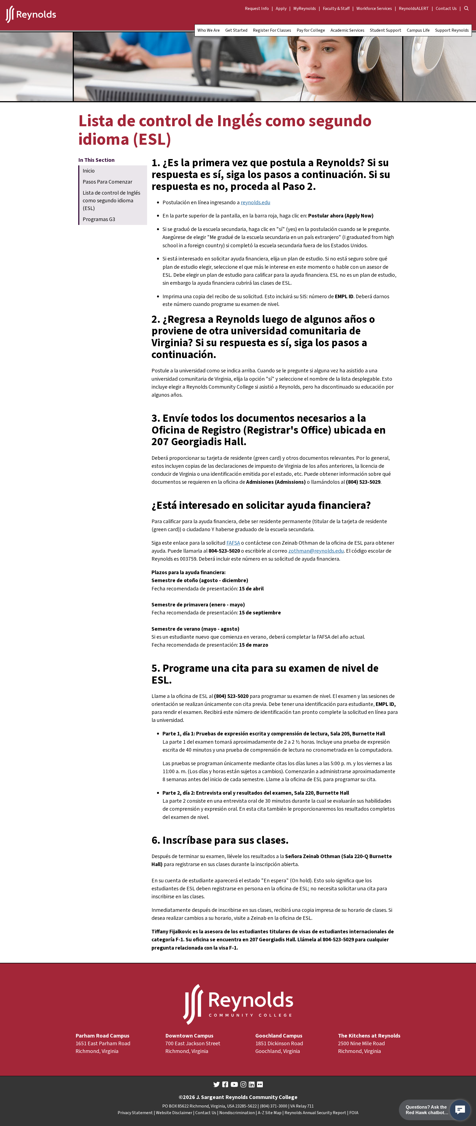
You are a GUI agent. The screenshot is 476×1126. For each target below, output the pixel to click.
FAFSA (233, 543)
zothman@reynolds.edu (316, 551)
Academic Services (347, 30)
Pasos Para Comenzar (107, 182)
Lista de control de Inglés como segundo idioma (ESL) (111, 200)
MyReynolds (304, 9)
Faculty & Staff (336, 9)
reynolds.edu (255, 202)
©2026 (187, 1097)
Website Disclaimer (174, 1113)
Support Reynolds (452, 30)
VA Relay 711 (302, 1106)
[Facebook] (225, 1085)
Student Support (385, 30)
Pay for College (311, 30)
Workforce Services (374, 9)
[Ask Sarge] (460, 1110)
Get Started (236, 30)
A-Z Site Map (270, 1113)
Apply (281, 9)
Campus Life (418, 30)
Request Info (257, 9)
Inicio (89, 171)
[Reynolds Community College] (30, 15)
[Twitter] (216, 1085)
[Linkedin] (251, 1085)
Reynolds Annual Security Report (315, 1113)
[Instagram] (243, 1085)
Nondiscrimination (237, 1113)
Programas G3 (99, 219)
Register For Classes (272, 30)
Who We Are (209, 30)
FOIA (353, 1113)
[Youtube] (234, 1085)
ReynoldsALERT (414, 9)
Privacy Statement (135, 1113)
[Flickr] (260, 1085)
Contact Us (446, 9)
